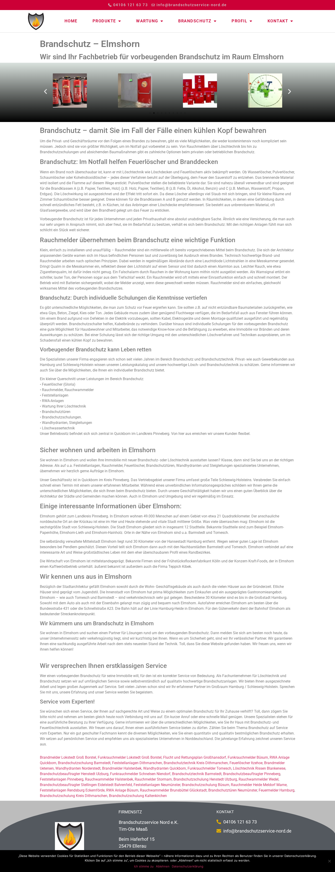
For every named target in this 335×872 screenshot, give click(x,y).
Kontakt (278, 20)
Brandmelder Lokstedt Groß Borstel (68, 757)
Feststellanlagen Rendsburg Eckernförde (72, 790)
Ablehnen (163, 866)
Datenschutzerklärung (187, 866)
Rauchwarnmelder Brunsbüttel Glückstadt (173, 790)
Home (70, 20)
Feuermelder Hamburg (276, 790)
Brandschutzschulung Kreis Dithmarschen (73, 796)
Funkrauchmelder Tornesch (209, 768)
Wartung (147, 20)
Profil (239, 20)
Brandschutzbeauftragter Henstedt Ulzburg (74, 774)
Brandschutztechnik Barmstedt (197, 774)
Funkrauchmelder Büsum (248, 757)
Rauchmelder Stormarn (153, 779)
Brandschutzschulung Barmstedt (84, 763)
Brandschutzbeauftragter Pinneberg (251, 774)
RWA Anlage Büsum (122, 790)
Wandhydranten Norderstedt (77, 768)
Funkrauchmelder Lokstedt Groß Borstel (130, 757)
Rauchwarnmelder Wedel (258, 779)
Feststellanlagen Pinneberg (61, 779)
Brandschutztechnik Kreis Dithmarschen (196, 763)
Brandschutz (194, 20)
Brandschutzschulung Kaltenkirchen (138, 796)
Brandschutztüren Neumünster (232, 790)
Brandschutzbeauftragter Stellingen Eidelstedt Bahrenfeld (86, 785)
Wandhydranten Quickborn (164, 768)
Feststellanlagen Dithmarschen (137, 763)
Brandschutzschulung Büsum (205, 785)
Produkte (104, 20)
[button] (45, 91)
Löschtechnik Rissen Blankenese (259, 768)
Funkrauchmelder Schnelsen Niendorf (140, 774)
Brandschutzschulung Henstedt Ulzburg (205, 779)
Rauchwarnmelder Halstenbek (109, 779)
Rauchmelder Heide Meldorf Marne (259, 785)
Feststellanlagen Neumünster (157, 785)
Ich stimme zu (144, 866)
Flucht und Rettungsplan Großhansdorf (194, 757)
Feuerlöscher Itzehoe (246, 763)
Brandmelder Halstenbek (122, 768)
